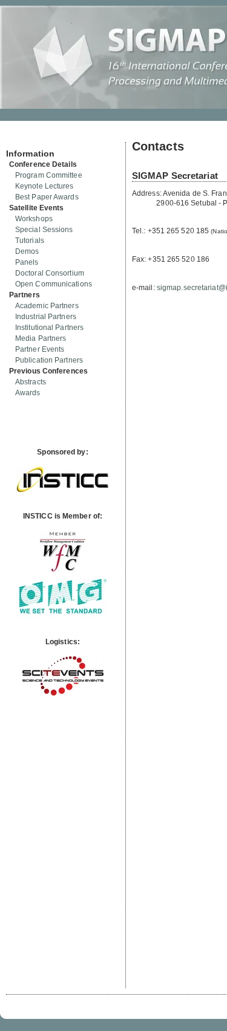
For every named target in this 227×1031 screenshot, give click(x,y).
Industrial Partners (45, 316)
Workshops (34, 219)
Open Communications (53, 284)
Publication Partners (49, 360)
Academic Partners (47, 306)
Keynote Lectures (44, 186)
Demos (27, 251)
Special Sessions (44, 229)
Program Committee (48, 175)
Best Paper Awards (47, 197)
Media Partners (40, 338)
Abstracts (30, 382)
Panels (27, 262)
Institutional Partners (49, 327)
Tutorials (29, 240)
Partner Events (39, 349)
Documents (19, 137)
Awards (28, 393)
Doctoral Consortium (49, 273)
